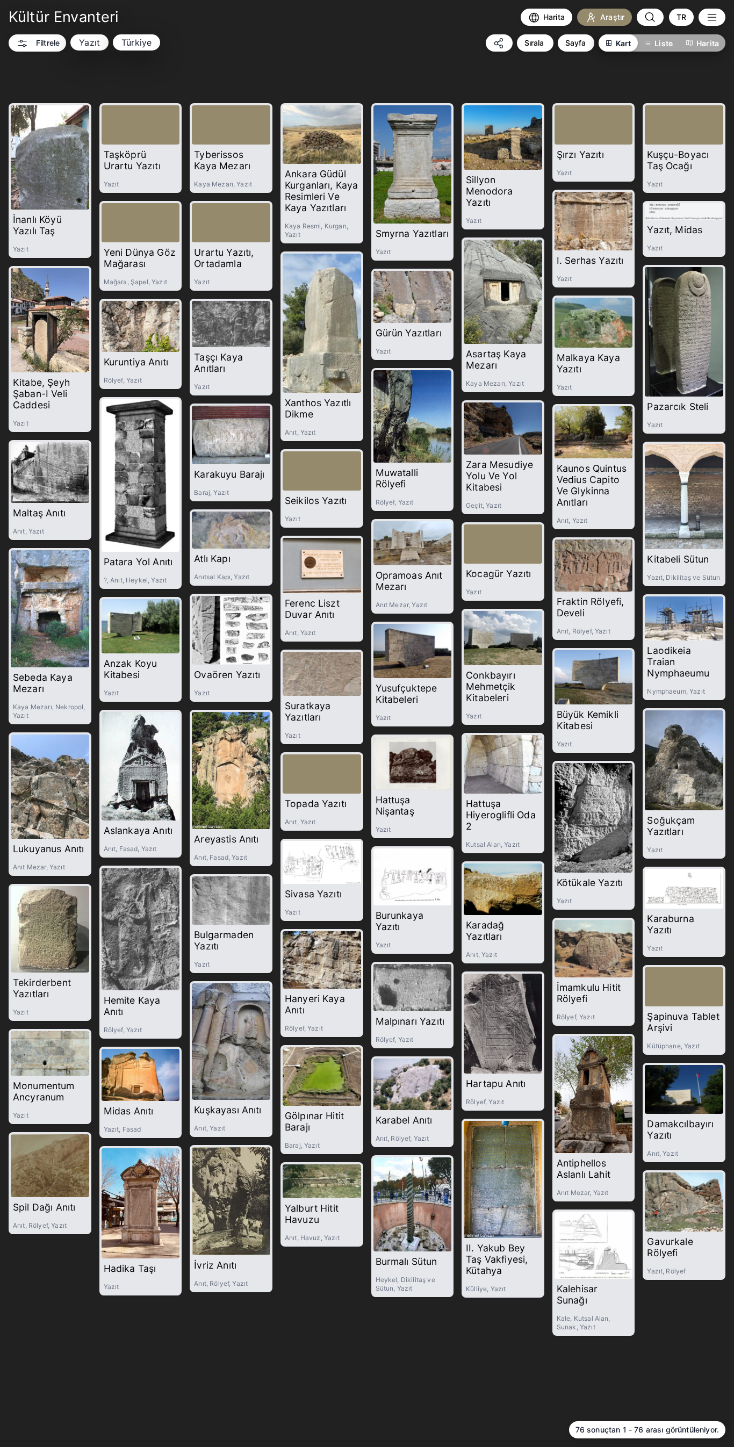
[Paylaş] (499, 43)
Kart (623, 43)
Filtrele (48, 42)
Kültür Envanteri (64, 17)
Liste (663, 43)
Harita (707, 43)
